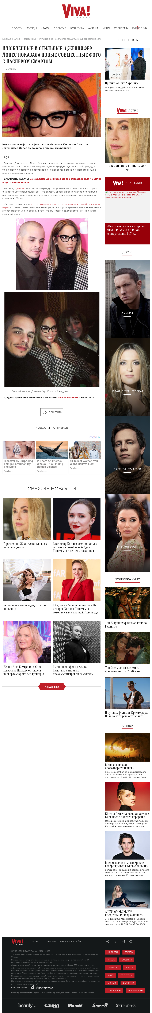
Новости (112, 952)
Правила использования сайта (25, 993)
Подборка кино (127, 579)
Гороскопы (114, 991)
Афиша (127, 726)
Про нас (35, 941)
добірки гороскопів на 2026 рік (127, 168)
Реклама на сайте (70, 941)
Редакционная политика (83, 993)
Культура (112, 967)
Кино (110, 975)
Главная (6, 39)
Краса (111, 960)
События (127, 960)
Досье (127, 252)
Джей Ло (20, 188)
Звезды (129, 952)
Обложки (128, 983)
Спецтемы (126, 975)
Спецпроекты (127, 40)
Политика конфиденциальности (55, 993)
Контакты (50, 941)
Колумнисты (135, 991)
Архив (17, 39)
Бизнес (111, 983)
